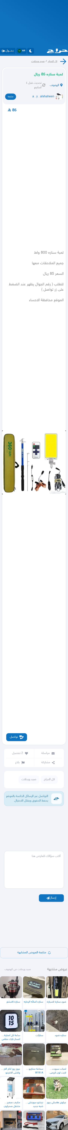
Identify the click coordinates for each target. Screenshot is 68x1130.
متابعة (10, 96)
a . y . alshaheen (43, 96)
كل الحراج (52, 61)
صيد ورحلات (38, 61)
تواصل (14, 737)
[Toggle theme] (30, 51)
